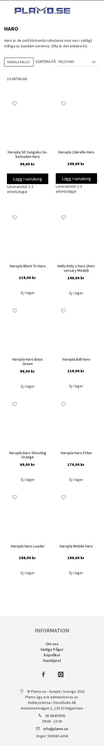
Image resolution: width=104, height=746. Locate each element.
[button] (15, 103)
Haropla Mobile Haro (76, 546)
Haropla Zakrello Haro (76, 152)
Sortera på (45, 61)
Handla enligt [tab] (19, 62)
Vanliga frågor (52, 649)
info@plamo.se (55, 728)
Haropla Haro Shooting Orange (27, 455)
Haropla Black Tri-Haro (28, 266)
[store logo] (42, 10)
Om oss (52, 643)
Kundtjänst (52, 660)
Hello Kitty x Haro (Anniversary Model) (76, 268)
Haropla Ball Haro (76, 359)
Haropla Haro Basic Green (27, 361)
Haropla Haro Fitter (76, 453)
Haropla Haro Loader (28, 546)
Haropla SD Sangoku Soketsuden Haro (27, 154)
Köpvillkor (52, 654)
